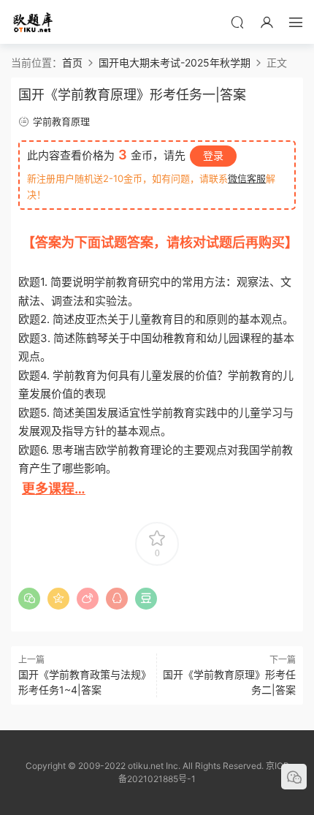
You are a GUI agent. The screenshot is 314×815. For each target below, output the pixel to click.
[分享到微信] (29, 599)
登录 (213, 155)
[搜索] (237, 22)
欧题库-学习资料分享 (33, 22)
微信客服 (247, 178)
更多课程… (53, 488)
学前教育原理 (61, 121)
